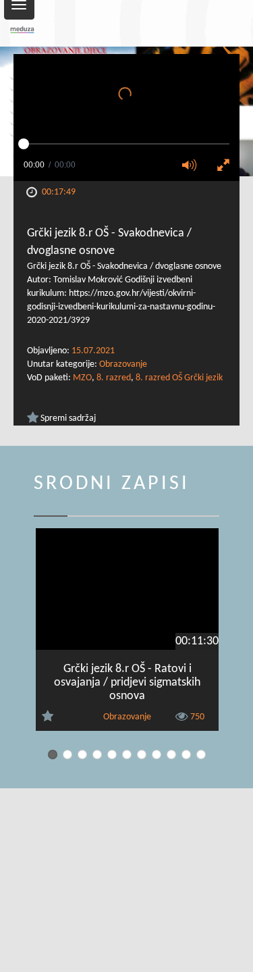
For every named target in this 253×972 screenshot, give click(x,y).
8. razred (113, 378)
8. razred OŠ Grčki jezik (179, 378)
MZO (82, 378)
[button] (193, 166)
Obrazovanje (123, 364)
